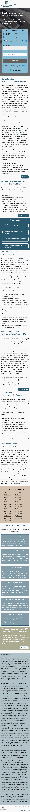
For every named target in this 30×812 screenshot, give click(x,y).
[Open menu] (15, 4)
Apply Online (24, 647)
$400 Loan (18, 495)
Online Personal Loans (18, 130)
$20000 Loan (18, 516)
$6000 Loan (18, 509)
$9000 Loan (7, 513)
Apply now (15, 60)
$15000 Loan (7, 516)
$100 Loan (7, 492)
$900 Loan (7, 502)
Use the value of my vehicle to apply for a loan (16, 40)
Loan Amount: (7, 45)
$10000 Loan (18, 513)
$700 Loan (7, 499)
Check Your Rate (23, 215)
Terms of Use (8, 66)
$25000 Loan (7, 518)
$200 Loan (18, 492)
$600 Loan (18, 497)
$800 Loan (18, 499)
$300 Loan (7, 495)
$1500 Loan (7, 504)
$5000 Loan (7, 509)
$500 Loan (7, 497)
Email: (4, 52)
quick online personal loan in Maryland (13, 258)
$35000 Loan (7, 520)
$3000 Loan (7, 506)
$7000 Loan (7, 511)
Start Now (24, 176)
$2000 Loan (18, 504)
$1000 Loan (18, 502)
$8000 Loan (18, 511)
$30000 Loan (18, 518)
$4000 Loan (18, 506)
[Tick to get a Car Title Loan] (26, 41)
